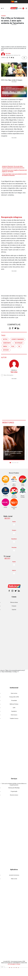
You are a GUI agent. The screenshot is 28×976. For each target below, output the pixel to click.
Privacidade (14, 700)
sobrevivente (7, 343)
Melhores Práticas (14, 704)
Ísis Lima (8, 53)
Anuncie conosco (14, 795)
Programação (14, 791)
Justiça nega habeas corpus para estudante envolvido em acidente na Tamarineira (14, 174)
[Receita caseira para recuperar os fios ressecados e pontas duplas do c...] (14, 443)
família (5, 346)
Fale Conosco (14, 714)
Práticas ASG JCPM (14, 696)
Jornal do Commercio (14, 875)
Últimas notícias (14, 602)
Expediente (14, 711)
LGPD (14, 707)
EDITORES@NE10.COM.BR (14, 964)
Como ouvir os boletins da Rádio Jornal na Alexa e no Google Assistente (14, 784)
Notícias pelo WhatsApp (14, 787)
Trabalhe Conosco (14, 718)
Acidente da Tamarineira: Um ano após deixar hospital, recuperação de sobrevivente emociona (13, 167)
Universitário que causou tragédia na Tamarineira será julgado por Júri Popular (14, 171)
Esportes (14, 609)
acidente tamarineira (17, 339)
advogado (6, 350)
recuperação (19, 343)
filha (12, 346)
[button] (10, 462)
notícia (5, 339)
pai (19, 346)
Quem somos (14, 693)
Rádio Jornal (14, 878)
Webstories (8, 422)
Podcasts (14, 606)
